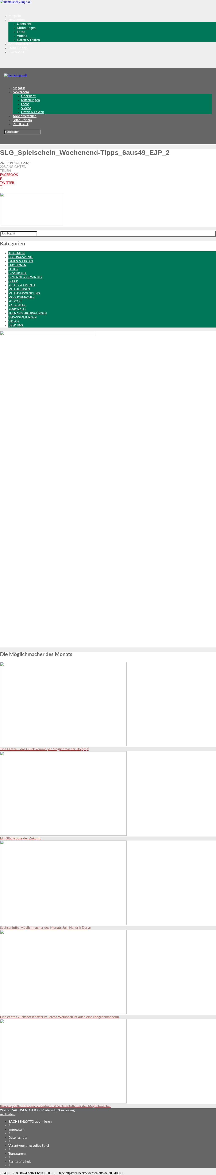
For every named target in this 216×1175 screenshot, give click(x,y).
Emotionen (17, 265)
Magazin (14, 16)
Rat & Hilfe (17, 305)
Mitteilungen (26, 28)
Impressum (16, 1129)
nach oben (7, 1114)
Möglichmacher (21, 297)
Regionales (17, 309)
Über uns (15, 325)
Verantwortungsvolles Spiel (28, 1145)
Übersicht (24, 24)
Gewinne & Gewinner (25, 277)
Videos (22, 36)
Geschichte (17, 273)
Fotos (21, 32)
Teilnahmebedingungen (27, 313)
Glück (13, 281)
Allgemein (16, 253)
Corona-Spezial (20, 257)
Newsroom (16, 20)
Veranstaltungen (22, 317)
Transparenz (17, 1153)
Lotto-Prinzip (18, 48)
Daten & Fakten (28, 40)
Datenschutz (17, 1137)
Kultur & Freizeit (21, 285)
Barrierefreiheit (19, 1161)
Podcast (15, 301)
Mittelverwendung (24, 293)
